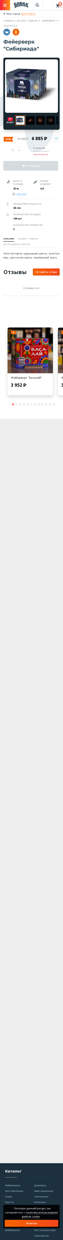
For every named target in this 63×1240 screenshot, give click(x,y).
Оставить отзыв (46, 272)
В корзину (32, 165)
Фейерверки (12, 1185)
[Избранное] (48, 3)
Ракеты (9, 1202)
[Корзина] (58, 5)
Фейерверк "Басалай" (26, 378)
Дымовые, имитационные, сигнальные (44, 1191)
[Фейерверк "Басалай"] (30, 350)
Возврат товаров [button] (28, 238)
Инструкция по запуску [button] (16, 244)
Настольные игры (45, 1230)
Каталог (13, 1171)
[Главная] (21, 4)
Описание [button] (8, 238)
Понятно (31, 1223)
